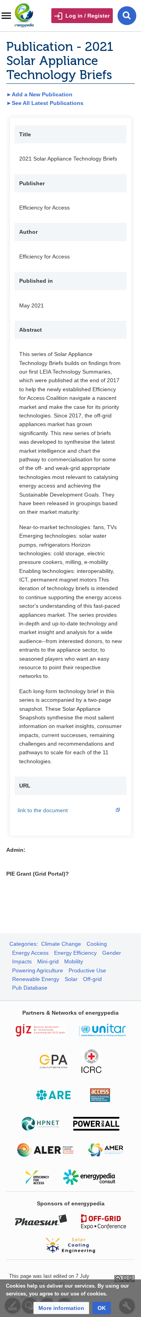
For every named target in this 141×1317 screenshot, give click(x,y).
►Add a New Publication (39, 94)
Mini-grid (48, 961)
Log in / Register (87, 16)
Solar (71, 979)
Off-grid (92, 979)
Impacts (22, 961)
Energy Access (30, 953)
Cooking (97, 944)
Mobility (73, 961)
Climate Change (61, 944)
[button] (61, 1308)
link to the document (43, 810)
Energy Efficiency (75, 953)
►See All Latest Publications (44, 103)
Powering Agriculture (37, 970)
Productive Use (87, 970)
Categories (22, 944)
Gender (111, 953)
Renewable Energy (35, 979)
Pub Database (29, 988)
